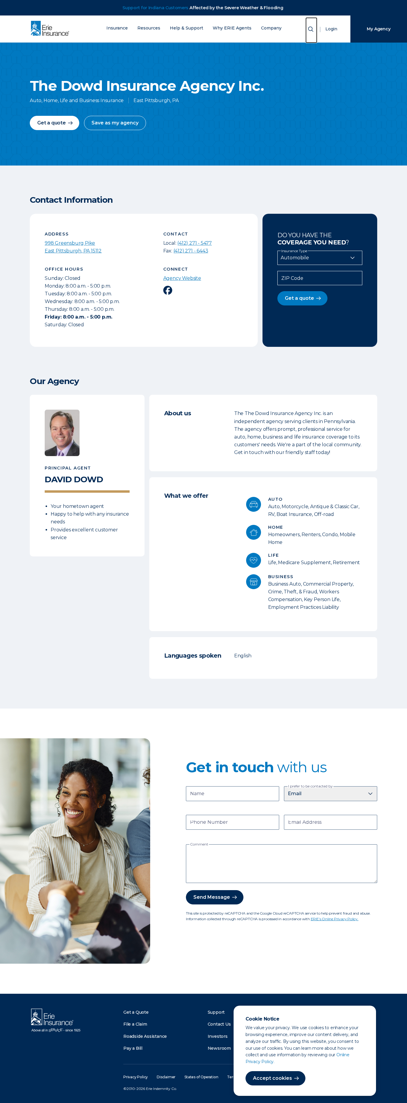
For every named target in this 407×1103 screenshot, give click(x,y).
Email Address (304, 822)
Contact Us (219, 1024)
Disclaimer (166, 1077)
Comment (199, 844)
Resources (148, 28)
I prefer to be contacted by (310, 786)
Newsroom (219, 1048)
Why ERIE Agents (232, 28)
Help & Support (186, 28)
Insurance (117, 28)
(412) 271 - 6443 (190, 251)
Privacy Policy (135, 1077)
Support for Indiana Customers (155, 7)
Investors (218, 1036)
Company (271, 28)
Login (331, 29)
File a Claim (135, 1024)
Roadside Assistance (145, 1036)
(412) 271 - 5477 (194, 243)
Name (197, 794)
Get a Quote (136, 1012)
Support (216, 1012)
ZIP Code (292, 278)
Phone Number (209, 822)
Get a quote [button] (51, 123)
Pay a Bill (132, 1048)
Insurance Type (294, 251)
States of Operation (201, 1077)
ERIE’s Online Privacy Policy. (334, 919)
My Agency (378, 29)
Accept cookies (272, 1078)
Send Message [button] (211, 897)
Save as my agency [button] (115, 123)
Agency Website (182, 278)
